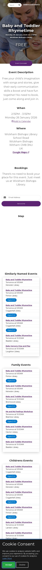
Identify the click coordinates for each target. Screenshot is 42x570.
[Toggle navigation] (3, 4)
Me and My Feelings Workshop (19, 412)
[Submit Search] (19, 5)
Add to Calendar (22, 121)
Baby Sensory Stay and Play (18, 346)
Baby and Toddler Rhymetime (19, 280)
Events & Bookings (31, 5)
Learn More (7, 558)
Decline (22, 565)
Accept (8, 565)
